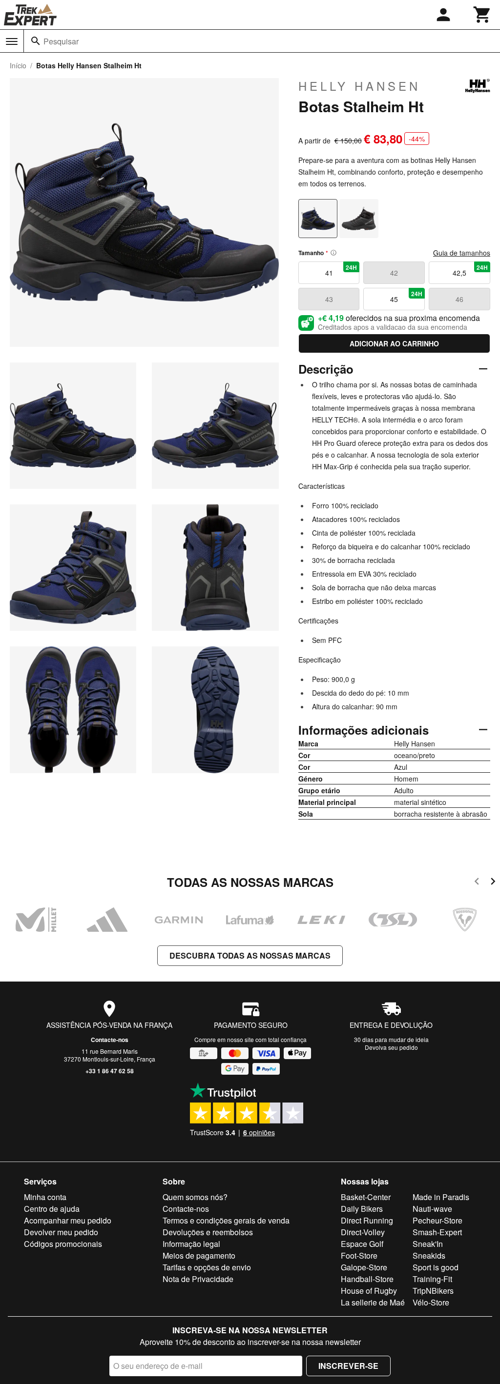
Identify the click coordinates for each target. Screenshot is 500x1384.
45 (406, 296)
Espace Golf (362, 1243)
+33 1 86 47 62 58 (109, 1070)
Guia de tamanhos (461, 253)
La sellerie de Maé (373, 1302)
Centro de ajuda (52, 1208)
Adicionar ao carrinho (394, 343)
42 (394, 273)
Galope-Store (364, 1267)
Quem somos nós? (195, 1197)
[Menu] (11, 41)
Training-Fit (432, 1278)
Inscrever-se (348, 1365)
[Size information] (333, 252)
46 (459, 299)
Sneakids (429, 1255)
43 (329, 299)
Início (18, 65)
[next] (493, 882)
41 (341, 270)
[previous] (477, 882)
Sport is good (435, 1267)
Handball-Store (367, 1278)
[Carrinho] (482, 14)
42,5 (470, 270)
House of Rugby (369, 1290)
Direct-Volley (363, 1232)
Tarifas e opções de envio (207, 1267)
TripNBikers (433, 1290)
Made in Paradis (441, 1197)
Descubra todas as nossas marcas (250, 955)
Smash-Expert (437, 1232)
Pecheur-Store (437, 1220)
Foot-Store (359, 1255)
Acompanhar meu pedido (67, 1220)
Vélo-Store (431, 1302)
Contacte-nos (109, 1039)
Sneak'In (428, 1243)
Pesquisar (61, 41)
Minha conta (45, 1197)
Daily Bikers (362, 1208)
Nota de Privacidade (198, 1278)
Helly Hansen (359, 86)
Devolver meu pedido (61, 1232)
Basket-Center (366, 1197)
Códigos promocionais (63, 1243)
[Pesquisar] (36, 41)
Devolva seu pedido (391, 1047)
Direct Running (367, 1220)
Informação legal (191, 1243)
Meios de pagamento (199, 1255)
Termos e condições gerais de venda (226, 1220)
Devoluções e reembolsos (208, 1232)
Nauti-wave (432, 1208)
